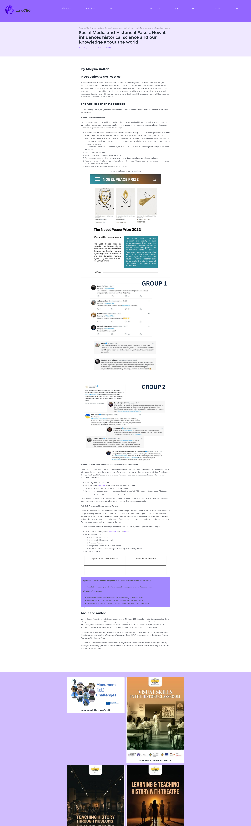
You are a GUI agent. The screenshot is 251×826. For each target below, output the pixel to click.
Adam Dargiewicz (86, 48)
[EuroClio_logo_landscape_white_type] (18, 6)
